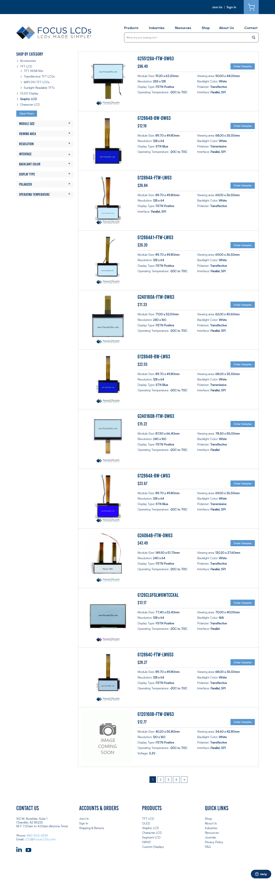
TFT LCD (26, 66)
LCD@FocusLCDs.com (40, 839)
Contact (251, 28)
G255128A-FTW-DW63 (156, 58)
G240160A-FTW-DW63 (156, 297)
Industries (156, 28)
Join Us (217, 7)
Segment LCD (151, 837)
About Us (226, 28)
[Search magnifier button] (253, 37)
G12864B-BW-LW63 (154, 356)
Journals (210, 837)
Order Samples (243, 66)
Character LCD (30, 104)
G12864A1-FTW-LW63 (155, 237)
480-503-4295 (37, 835)
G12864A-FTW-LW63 (155, 178)
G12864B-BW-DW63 (154, 118)
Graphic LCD (28, 99)
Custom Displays (153, 847)
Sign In (231, 7)
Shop (206, 28)
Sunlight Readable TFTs (39, 88)
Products (131, 28)
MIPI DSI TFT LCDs (37, 82)
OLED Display (29, 93)
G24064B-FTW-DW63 (155, 535)
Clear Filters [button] (26, 113)
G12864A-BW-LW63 (154, 476)
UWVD (146, 842)
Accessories (28, 61)
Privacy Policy (214, 842)
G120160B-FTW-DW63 (156, 714)
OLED (146, 823)
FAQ (208, 847)
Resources (183, 28)
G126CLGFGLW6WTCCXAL (158, 595)
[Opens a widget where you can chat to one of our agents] (261, 874)
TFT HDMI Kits (33, 71)
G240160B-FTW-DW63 (156, 416)
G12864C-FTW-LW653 (155, 655)
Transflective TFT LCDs (39, 76)
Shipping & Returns (91, 828)
